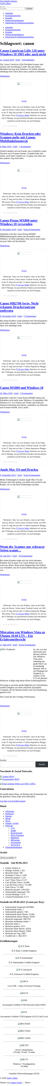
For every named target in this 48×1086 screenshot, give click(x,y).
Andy (17, 60)
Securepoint (16, 842)
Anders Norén (16, 1082)
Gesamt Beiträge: (12, 894)
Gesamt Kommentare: (14, 897)
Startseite (9, 13)
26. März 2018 (6, 393)
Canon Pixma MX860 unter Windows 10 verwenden (19, 222)
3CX (13, 828)
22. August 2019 (7, 60)
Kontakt (8, 18)
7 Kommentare (30, 316)
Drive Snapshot (17, 835)
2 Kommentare (26, 393)
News (7, 821)
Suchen (3, 760)
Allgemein (9, 811)
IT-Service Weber (22, 115)
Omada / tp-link (12, 823)
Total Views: (11, 887)
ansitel (13, 830)
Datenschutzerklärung (14, 20)
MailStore (15, 838)
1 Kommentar (25, 146)
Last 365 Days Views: (15, 885)
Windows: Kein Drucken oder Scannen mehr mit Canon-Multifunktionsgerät (20, 137)
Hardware (9, 814)
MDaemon (15, 840)
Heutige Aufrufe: (12, 870)
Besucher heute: (12, 873)
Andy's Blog (5, 3)
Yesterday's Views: (13, 875)
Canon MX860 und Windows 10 (21, 387)
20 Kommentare (25, 556)
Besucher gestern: (13, 878)
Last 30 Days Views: (14, 882)
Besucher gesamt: (13, 890)
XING (33, 784)
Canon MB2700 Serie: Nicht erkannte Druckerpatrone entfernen (19, 307)
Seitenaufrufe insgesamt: (15, 892)
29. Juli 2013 (5, 556)
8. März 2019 (5, 146)
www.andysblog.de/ (10, 126)
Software (9, 826)
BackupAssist (16, 833)
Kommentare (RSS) (10, 779)
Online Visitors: (12, 868)
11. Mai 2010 (5, 645)
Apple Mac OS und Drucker (19, 469)
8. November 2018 (8, 229)
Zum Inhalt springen (8, 1)
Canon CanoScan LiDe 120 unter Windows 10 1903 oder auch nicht (23, 52)
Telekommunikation (13, 847)
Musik (8, 818)
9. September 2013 (8, 475)
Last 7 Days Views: (13, 880)
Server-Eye (15, 845)
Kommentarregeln (13, 16)
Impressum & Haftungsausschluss (19, 23)
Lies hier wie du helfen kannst (12, 801)
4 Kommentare (28, 60)
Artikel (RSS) (8, 776)
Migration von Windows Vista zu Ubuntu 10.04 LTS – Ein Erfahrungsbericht (22, 635)
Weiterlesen (5, 76)
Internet (8, 816)
